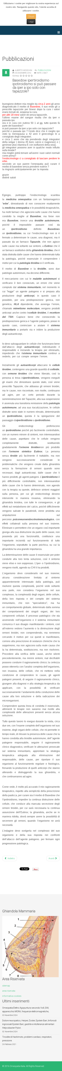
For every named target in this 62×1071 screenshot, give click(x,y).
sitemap (6, 985)
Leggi (31, 21)
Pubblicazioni (44, 70)
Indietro (11, 858)
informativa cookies (11, 996)
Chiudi (31, 16)
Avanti (52, 858)
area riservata (8, 991)
